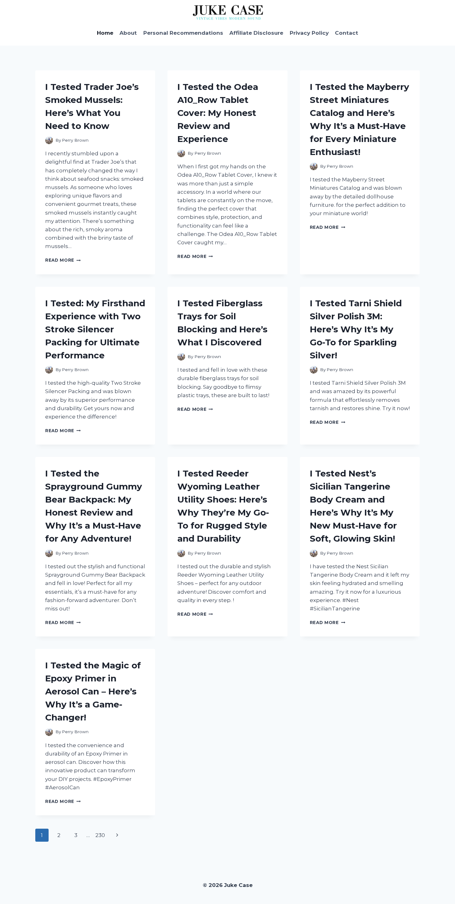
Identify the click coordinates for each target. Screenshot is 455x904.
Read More (63, 260)
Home (105, 33)
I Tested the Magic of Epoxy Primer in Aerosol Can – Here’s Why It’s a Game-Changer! (93, 691)
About (128, 33)
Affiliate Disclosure (256, 33)
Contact (346, 33)
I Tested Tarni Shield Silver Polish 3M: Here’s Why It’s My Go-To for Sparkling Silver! (356, 329)
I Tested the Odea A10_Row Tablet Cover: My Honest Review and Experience (217, 113)
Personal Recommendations (183, 33)
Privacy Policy (309, 33)
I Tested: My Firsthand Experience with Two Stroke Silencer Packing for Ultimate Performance (95, 329)
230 (100, 835)
